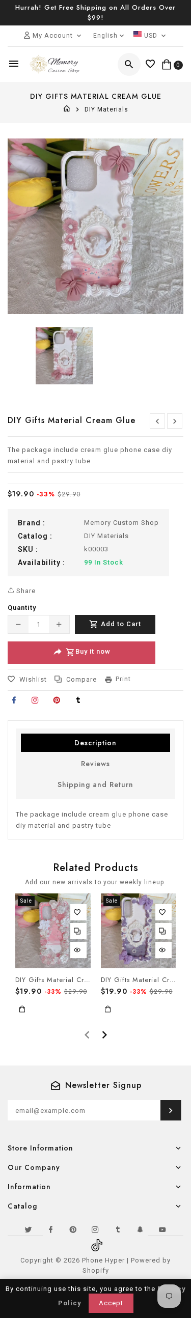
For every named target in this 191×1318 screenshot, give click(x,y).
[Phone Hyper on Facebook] (51, 1229)
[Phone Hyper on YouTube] (163, 1229)
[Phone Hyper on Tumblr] (118, 1229)
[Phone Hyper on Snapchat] (140, 1229)
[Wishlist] (150, 64)
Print (123, 679)
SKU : (28, 549)
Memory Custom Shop (121, 522)
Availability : (41, 562)
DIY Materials (106, 109)
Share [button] (25, 591)
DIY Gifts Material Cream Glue (53, 980)
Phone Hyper (103, 1260)
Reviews (95, 764)
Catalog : (35, 536)
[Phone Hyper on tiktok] (96, 1242)
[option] (64, 355)
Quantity (22, 607)
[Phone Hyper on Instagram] (96, 1229)
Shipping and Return (95, 784)
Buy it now (93, 651)
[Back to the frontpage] (67, 109)
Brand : (31, 523)
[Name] (170, 1110)
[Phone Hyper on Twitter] (28, 1229)
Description (95, 743)
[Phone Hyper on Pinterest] (73, 1229)
